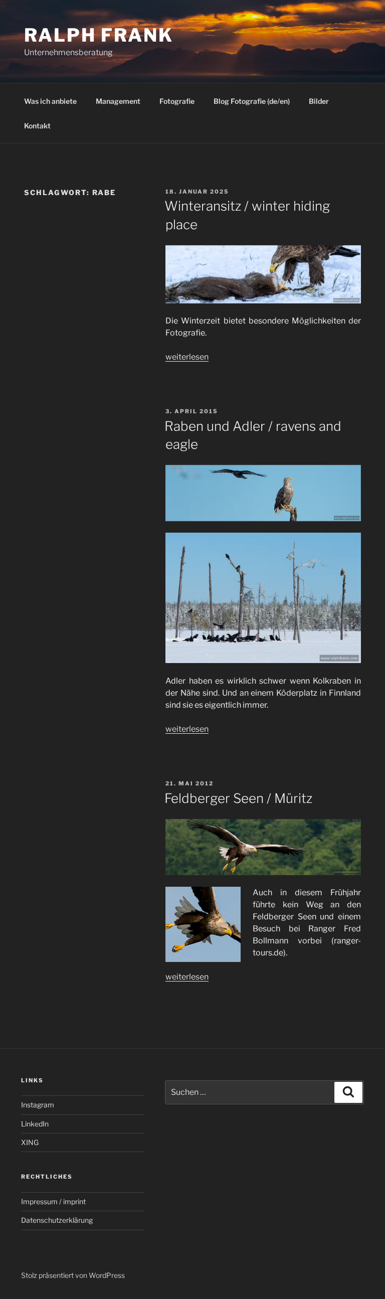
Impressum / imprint (53, 1201)
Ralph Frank (98, 35)
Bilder (319, 101)
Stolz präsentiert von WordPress (73, 1275)
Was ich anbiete (50, 101)
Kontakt (37, 125)
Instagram (37, 1104)
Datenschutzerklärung (57, 1220)
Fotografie (177, 101)
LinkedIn (35, 1123)
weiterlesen (187, 357)
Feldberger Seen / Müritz (238, 798)
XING (30, 1142)
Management (118, 101)
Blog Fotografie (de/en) (252, 101)
